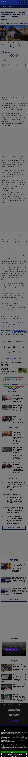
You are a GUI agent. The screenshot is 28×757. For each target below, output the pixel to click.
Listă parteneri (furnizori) (4, 749)
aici (18, 738)
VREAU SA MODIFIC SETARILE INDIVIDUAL (14, 754)
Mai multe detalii (17, 733)
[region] (14, 741)
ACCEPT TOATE (14, 752)
